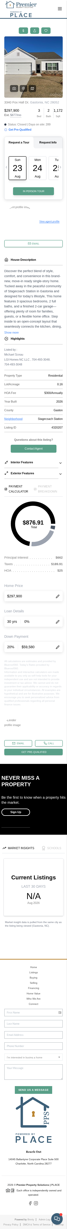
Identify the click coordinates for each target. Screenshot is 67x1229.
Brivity (31, 1219)
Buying (33, 977)
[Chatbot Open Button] (57, 1219)
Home (33, 967)
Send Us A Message (33, 1089)
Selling (33, 982)
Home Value (33, 993)
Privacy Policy (10, 1224)
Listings (33, 972)
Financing (33, 988)
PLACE (55, 1184)
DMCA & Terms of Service (36, 1224)
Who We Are (33, 998)
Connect (33, 1003)
